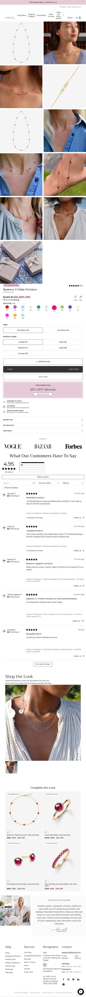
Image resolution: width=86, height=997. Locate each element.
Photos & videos (11, 488)
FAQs (7, 953)
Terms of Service (47, 992)
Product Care (10, 959)
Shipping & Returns (12, 956)
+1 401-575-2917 (65, 957)
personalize (44, 361)
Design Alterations (12, 963)
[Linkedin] (78, 979)
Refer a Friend (29, 962)
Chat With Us (78, 957)
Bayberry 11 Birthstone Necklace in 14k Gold (51, 513)
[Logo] (10, 19)
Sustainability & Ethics (32, 956)
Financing (9, 969)
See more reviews (43, 664)
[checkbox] (19, 487)
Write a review (43, 477)
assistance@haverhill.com (71, 952)
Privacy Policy (35, 992)
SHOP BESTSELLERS (43, 394)
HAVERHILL (24, 992)
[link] (76, 285)
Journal (27, 969)
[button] (32, 463)
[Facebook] (63, 979)
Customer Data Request (63, 992)
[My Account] (76, 18)
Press (26, 965)
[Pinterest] (73, 979)
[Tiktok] (63, 984)
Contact (67, 947)
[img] (13, 496)
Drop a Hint (43, 377)
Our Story (28, 952)
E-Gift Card (28, 972)
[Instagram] (68, 979)
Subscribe (9, 972)
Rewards (27, 959)
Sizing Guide (10, 966)
